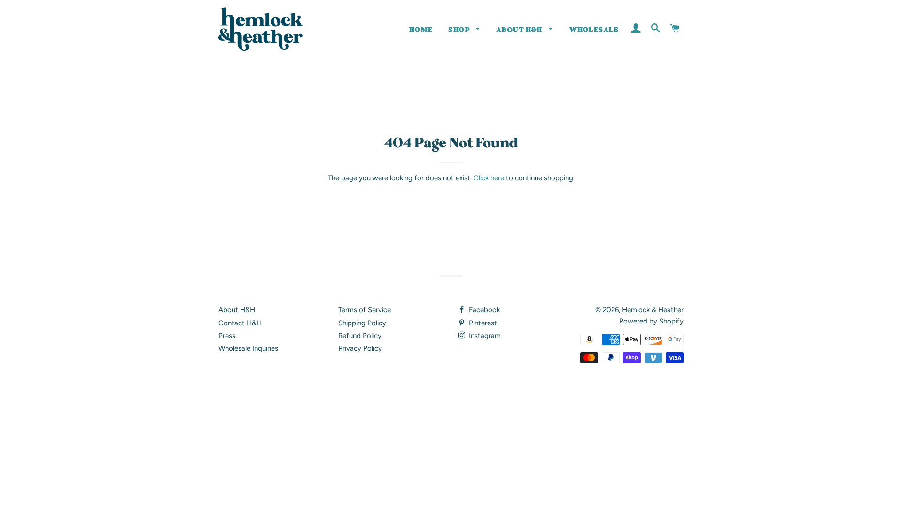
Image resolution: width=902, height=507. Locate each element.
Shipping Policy (362, 323)
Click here (489, 178)
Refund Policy (359, 335)
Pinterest (482, 323)
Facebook (483, 310)
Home (421, 30)
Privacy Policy (360, 348)
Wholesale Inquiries (248, 348)
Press (226, 335)
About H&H (520, 30)
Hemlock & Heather (653, 310)
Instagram (484, 335)
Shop (460, 30)
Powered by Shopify (651, 321)
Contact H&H (240, 323)
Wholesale (594, 30)
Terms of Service (364, 310)
